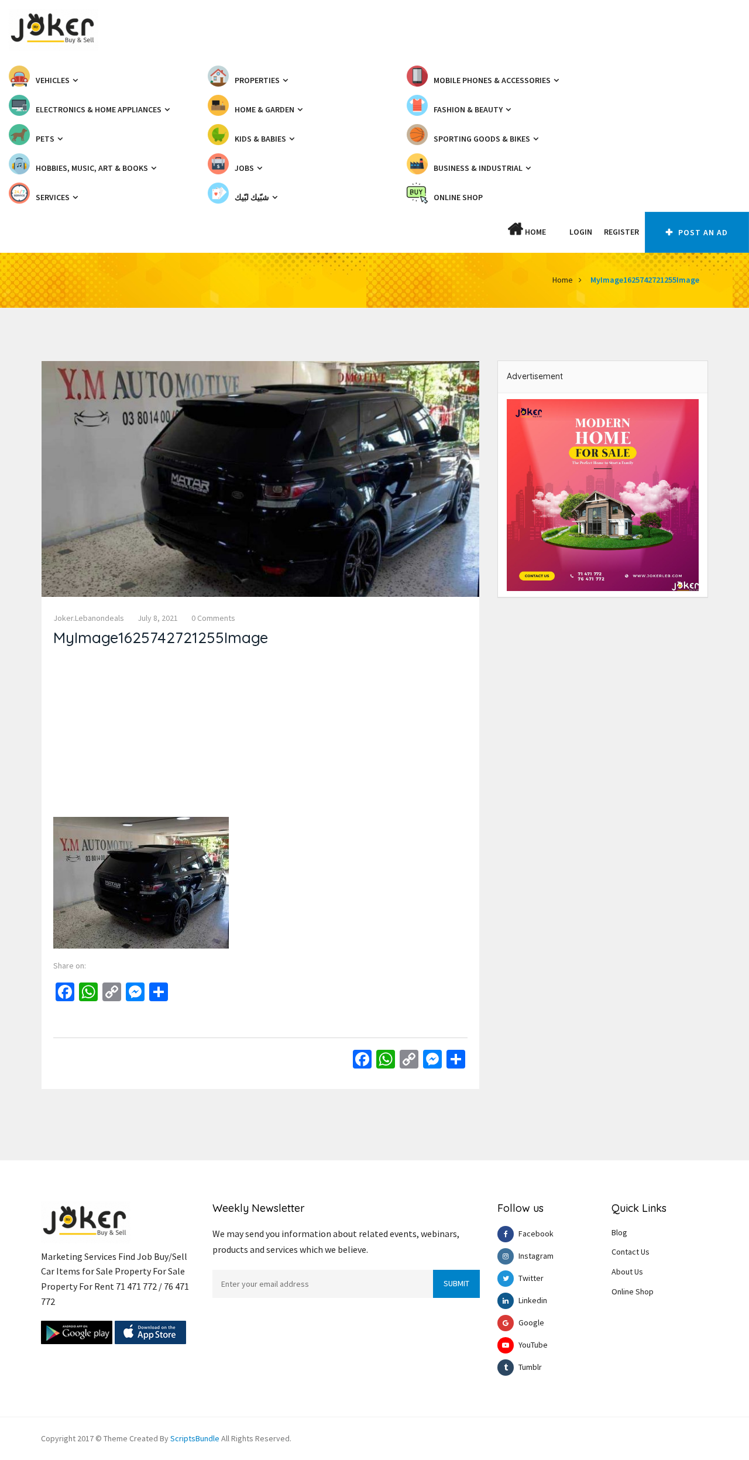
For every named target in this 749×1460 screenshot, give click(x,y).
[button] (558, 231)
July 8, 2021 (158, 618)
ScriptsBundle (194, 1438)
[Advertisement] (260, 735)
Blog (619, 1232)
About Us (627, 1271)
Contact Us (630, 1251)
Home (534, 231)
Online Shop (632, 1291)
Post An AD (702, 232)
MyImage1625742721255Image (644, 279)
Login (580, 231)
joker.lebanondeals (88, 618)
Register (621, 231)
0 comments (213, 618)
